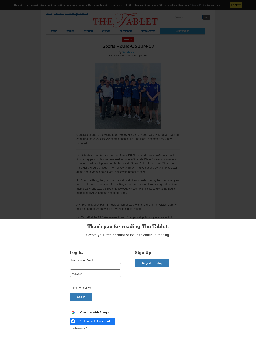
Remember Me (82, 287)
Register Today (152, 263)
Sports (106, 31)
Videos (70, 31)
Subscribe (70, 14)
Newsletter (148, 31)
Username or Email (82, 260)
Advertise (59, 14)
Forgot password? (78, 328)
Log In (49, 14)
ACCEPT (236, 5)
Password (76, 274)
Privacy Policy (198, 5)
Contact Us (82, 14)
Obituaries (126, 31)
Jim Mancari (128, 52)
